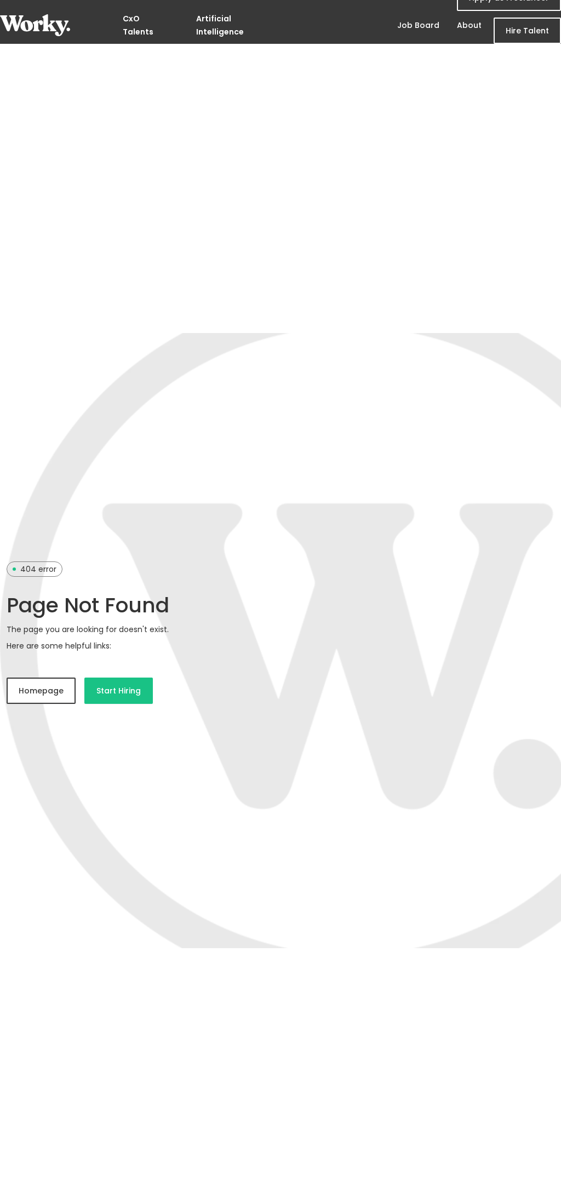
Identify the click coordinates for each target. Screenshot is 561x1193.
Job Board (418, 25)
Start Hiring (118, 690)
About (469, 25)
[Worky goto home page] (35, 25)
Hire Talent (527, 30)
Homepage (41, 690)
